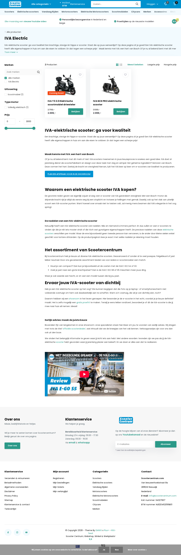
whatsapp (84, 442)
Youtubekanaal (131, 434)
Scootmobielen (120, 11)
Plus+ (106, 530)
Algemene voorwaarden (16, 487)
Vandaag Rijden (50, 11)
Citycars (135, 11)
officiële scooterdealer (74, 328)
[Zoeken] (137, 4)
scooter (60, 342)
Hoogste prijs (170, 64)
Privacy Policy (11, 495)
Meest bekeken (135, 64)
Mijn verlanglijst (60, 491)
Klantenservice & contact (17, 504)
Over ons (12, 445)
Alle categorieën (40, 4)
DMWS (99, 530)
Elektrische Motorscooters (95, 11)
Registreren (58, 478)
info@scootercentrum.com (162, 495)
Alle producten (14, 32)
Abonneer (166, 444)
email (72, 442)
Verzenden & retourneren (17, 478)
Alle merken (14, 78)
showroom (74, 298)
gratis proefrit (83, 302)
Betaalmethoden (13, 482)
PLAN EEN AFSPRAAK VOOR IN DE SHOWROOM (69, 174)
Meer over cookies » (137, 550)
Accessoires (160, 11)
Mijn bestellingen (61, 482)
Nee (117, 550)
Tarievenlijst (10, 508)
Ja (104, 550)
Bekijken (75, 111)
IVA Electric (13, 81)
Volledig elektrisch (18, 107)
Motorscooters (70, 11)
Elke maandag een (26, 21)
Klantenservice (77, 4)
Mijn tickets (58, 487)
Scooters (9, 11)
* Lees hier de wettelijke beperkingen (130, 450)
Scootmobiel (15, 94)
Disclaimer (10, 491)
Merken (147, 11)
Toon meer (10, 52)
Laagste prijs (153, 64)
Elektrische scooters (28, 11)
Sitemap (9, 500)
